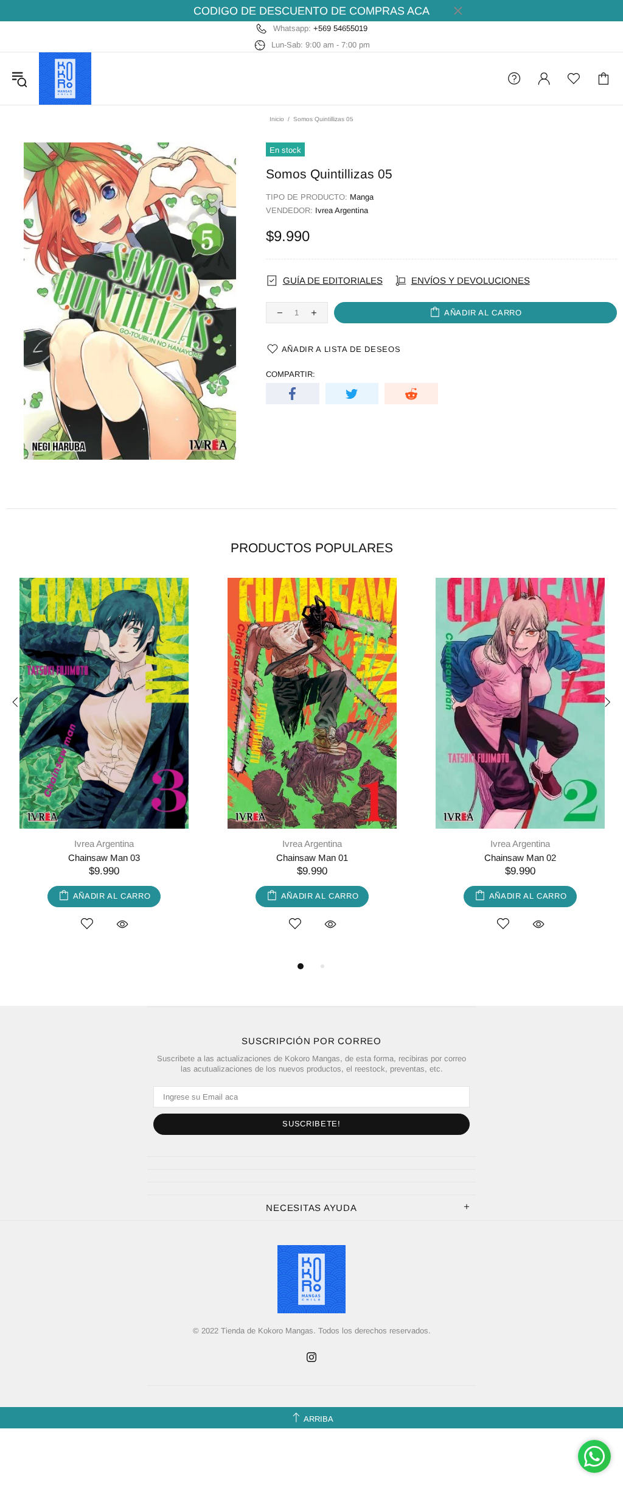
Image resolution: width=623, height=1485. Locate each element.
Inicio (277, 119)
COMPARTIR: (290, 374)
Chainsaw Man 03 (104, 857)
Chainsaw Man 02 (520, 857)
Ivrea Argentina (341, 210)
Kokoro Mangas (65, 78)
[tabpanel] (104, 768)
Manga (362, 197)
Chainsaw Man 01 (312, 857)
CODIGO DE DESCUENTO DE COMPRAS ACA (311, 11)
